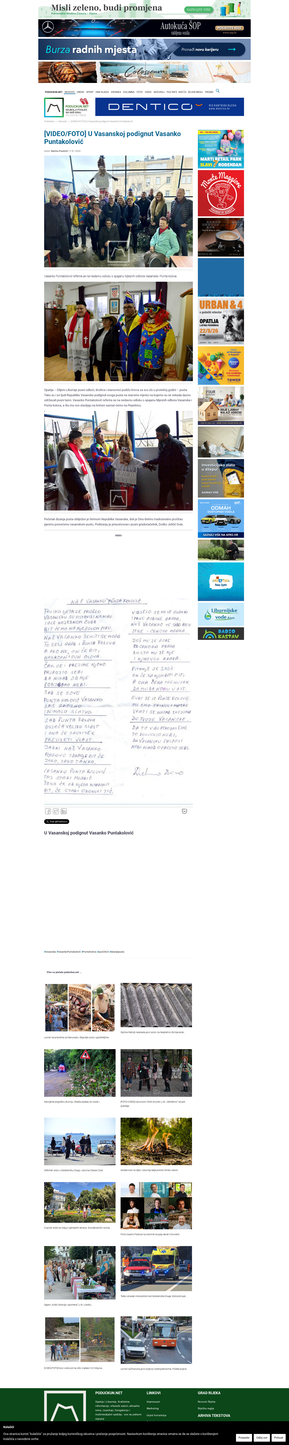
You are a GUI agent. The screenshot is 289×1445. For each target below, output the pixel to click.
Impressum (153, 1401)
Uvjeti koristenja (156, 1415)
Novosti (63, 121)
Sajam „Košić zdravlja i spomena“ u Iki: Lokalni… (68, 1304)
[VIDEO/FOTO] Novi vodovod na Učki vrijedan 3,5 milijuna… (74, 1368)
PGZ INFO (172, 92)
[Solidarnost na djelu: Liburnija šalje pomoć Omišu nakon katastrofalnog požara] (156, 1141)
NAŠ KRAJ (159, 92)
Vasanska (50, 951)
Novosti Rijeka (206, 1401)
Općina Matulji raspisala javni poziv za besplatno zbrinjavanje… (153, 1032)
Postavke (244, 1437)
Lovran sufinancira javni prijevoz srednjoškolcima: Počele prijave (153, 1369)
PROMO (209, 92)
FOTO (140, 92)
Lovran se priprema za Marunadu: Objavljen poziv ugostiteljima (76, 1037)
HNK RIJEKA (102, 92)
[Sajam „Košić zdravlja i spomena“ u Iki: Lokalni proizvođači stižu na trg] (80, 1273)
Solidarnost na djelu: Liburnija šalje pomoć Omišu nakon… (150, 1170)
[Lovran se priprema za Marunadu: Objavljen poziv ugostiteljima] (80, 1008)
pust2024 (104, 951)
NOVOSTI (70, 92)
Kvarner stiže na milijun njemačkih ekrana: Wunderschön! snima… (77, 1227)
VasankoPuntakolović (69, 951)
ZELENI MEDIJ (195, 92)
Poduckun (49, 121)
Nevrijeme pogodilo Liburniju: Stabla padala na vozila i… (72, 1101)
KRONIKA (116, 92)
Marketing (153, 1408)
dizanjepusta (117, 951)
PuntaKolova (90, 951)
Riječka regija (206, 1408)
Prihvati (278, 1437)
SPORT (89, 92)
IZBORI (80, 92)
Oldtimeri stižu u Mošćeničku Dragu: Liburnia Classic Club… (74, 1170)
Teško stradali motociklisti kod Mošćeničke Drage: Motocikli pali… (154, 1296)
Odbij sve (261, 1437)
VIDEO (148, 92)
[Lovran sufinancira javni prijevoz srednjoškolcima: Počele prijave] (156, 1340)
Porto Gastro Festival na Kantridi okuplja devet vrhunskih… (151, 1234)
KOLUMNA (128, 92)
